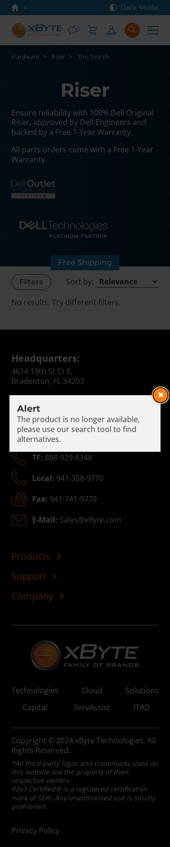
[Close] (160, 395)
